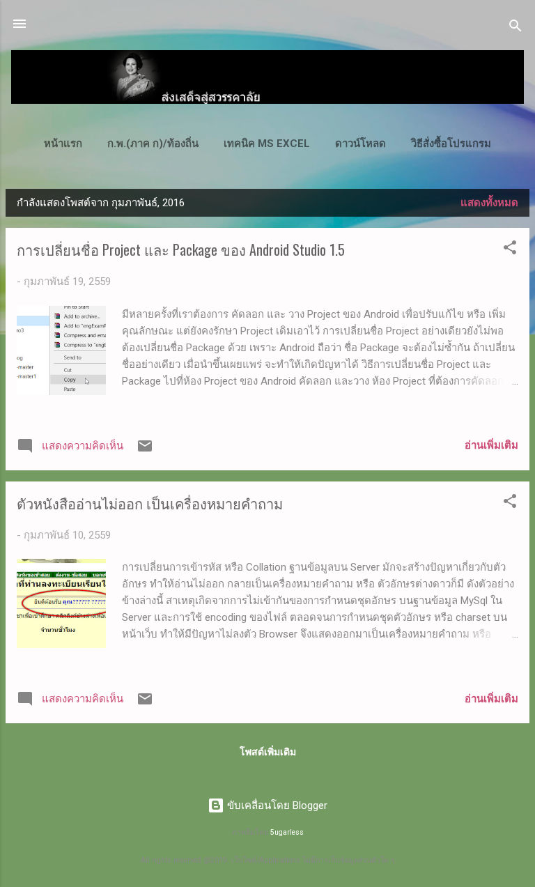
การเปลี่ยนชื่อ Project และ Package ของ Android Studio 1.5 (181, 249)
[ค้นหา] (515, 28)
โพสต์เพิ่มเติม (268, 751)
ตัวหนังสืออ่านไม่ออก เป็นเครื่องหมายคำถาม (150, 503)
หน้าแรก (63, 143)
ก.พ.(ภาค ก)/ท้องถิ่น (153, 143)
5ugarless (287, 832)
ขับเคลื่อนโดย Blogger (275, 805)
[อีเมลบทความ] (145, 451)
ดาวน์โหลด (360, 143)
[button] (510, 250)
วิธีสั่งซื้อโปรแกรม (451, 143)
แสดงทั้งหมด (489, 202)
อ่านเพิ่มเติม (491, 445)
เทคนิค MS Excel (267, 143)
